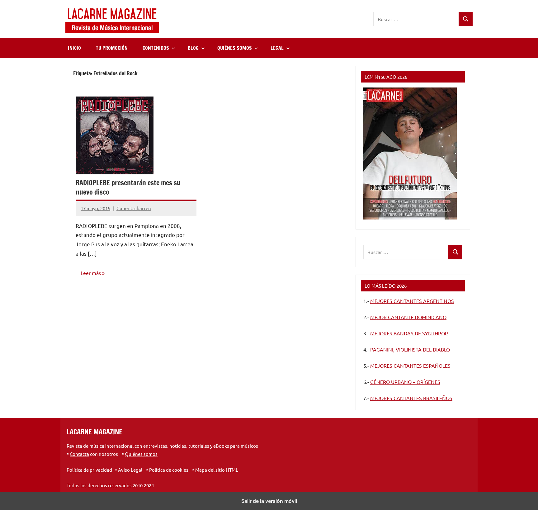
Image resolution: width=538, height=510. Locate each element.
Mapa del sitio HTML (216, 470)
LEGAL (277, 48)
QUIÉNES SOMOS (234, 48)
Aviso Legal (130, 470)
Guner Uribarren (133, 208)
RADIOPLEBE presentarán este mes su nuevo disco (128, 187)
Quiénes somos (141, 454)
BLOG (193, 48)
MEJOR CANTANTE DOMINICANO (408, 317)
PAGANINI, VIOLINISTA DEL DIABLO (410, 349)
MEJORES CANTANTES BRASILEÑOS (411, 398)
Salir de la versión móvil (269, 501)
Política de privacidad (89, 470)
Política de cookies (168, 470)
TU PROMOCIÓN (112, 48)
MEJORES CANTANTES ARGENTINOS (412, 301)
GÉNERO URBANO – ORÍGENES (405, 382)
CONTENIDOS (156, 48)
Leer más (91, 273)
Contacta (79, 454)
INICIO (74, 48)
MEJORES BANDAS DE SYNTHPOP (409, 333)
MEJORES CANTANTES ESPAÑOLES (410, 365)
